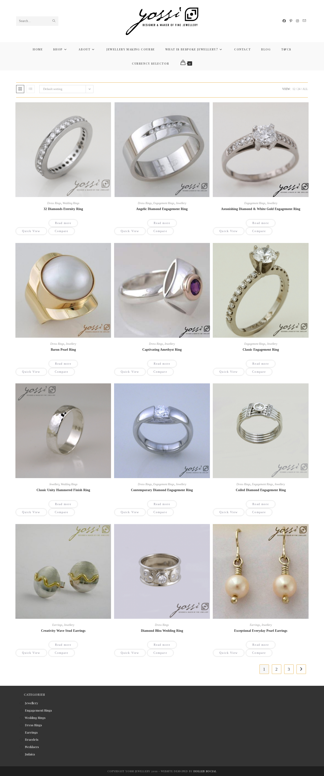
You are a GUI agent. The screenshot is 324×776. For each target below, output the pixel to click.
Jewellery (181, 203)
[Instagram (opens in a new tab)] (297, 21)
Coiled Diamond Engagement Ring (261, 490)
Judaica (30, 754)
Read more (63, 223)
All (305, 89)
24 (298, 89)
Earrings (57, 625)
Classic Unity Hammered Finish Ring (63, 490)
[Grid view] (20, 89)
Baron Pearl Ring (63, 349)
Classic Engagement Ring (261, 349)
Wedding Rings (71, 203)
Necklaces (32, 747)
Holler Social (205, 771)
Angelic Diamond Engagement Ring (162, 209)
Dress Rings (54, 203)
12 (293, 89)
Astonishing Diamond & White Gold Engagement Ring (260, 209)
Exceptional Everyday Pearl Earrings (260, 630)
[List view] (31, 89)
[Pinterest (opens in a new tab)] (291, 21)
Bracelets (31, 739)
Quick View (31, 231)
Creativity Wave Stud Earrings (63, 630)
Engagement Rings (163, 203)
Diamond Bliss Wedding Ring (162, 630)
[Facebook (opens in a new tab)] (284, 21)
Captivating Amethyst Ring (162, 349)
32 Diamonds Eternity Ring (63, 209)
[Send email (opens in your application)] (304, 21)
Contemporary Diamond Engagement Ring (162, 490)
